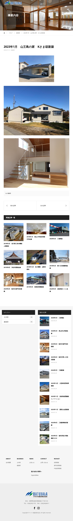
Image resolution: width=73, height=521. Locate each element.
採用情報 (56, 462)
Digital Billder (35, 475)
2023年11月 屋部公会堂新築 (60, 409)
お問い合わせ (44, 462)
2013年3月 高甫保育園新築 (35, 287)
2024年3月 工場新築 (57, 370)
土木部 (18, 317)
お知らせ (31, 462)
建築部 (13, 50)
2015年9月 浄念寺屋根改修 (12, 267)
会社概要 (8, 462)
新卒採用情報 (57, 465)
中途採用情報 (57, 468)
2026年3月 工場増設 (56, 239)
